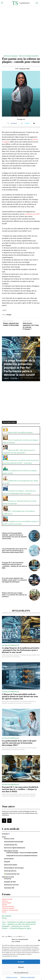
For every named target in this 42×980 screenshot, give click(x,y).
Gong (4, 918)
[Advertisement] (21, 32)
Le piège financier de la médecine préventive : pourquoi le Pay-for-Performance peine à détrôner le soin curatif (19, 368)
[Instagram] (9, 820)
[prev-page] (33, 339)
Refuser (21, 967)
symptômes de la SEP (32, 214)
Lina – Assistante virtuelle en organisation (19, 922)
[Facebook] (4, 820)
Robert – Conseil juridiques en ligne (16, 928)
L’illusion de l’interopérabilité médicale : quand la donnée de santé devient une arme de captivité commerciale (14, 535)
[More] (34, 123)
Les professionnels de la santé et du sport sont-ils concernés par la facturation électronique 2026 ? (14, 550)
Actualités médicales (10, 645)
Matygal (9, 314)
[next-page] (36, 339)
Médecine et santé (7, 899)
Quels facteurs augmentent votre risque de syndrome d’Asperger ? (31, 326)
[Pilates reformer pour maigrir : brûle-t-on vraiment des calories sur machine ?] (34, 595)
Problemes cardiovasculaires (10, 910)
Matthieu (6, 378)
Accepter (21, 962)
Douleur (4, 912)
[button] (39, 940)
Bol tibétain (6, 916)
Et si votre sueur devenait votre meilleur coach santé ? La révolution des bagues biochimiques (14, 580)
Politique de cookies (11, 977)
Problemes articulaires (8, 908)
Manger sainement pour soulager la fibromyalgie (11, 324)
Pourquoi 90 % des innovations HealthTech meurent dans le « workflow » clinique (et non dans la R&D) (14, 565)
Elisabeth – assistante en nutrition (16, 926)
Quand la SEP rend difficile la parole (20, 432)
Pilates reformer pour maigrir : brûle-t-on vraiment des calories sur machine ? (14, 594)
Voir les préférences (21, 973)
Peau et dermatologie (8, 906)
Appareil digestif (6, 903)
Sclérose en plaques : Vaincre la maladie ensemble (21, 56)
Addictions (5, 901)
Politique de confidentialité (27, 977)
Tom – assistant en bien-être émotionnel (18, 924)
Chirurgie (4, 904)
